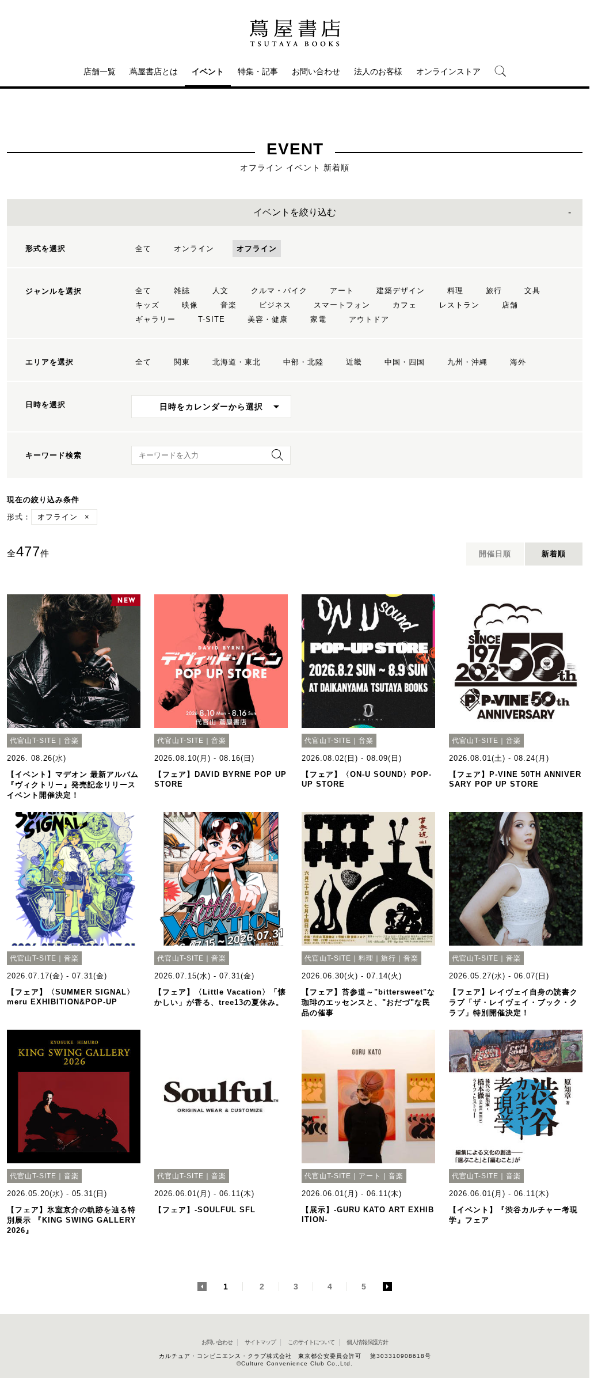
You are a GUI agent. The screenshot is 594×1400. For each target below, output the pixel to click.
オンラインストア (448, 71)
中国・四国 (404, 362)
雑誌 (182, 290)
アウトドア (369, 319)
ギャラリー (155, 319)
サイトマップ (260, 1342)
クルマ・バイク (279, 290)
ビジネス (275, 305)
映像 (190, 305)
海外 (518, 362)
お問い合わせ (316, 71)
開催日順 (495, 553)
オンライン (194, 248)
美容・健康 (268, 319)
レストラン (459, 305)
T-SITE (211, 319)
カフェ (405, 305)
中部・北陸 (303, 362)
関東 (182, 362)
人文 (220, 290)
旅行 (494, 290)
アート (342, 290)
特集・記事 (258, 71)
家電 (318, 319)
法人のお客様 (378, 71)
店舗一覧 (99, 71)
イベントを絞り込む (294, 212)
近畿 (354, 362)
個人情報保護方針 (367, 1342)
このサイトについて (311, 1342)
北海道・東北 (236, 362)
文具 (532, 290)
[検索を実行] (274, 458)
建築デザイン (400, 290)
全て (143, 248)
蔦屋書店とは (154, 71)
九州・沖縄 (467, 362)
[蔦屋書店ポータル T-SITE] (294, 33)
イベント (208, 71)
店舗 (510, 305)
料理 (455, 290)
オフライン (257, 248)
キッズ (147, 305)
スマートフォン (342, 305)
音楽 (228, 305)
